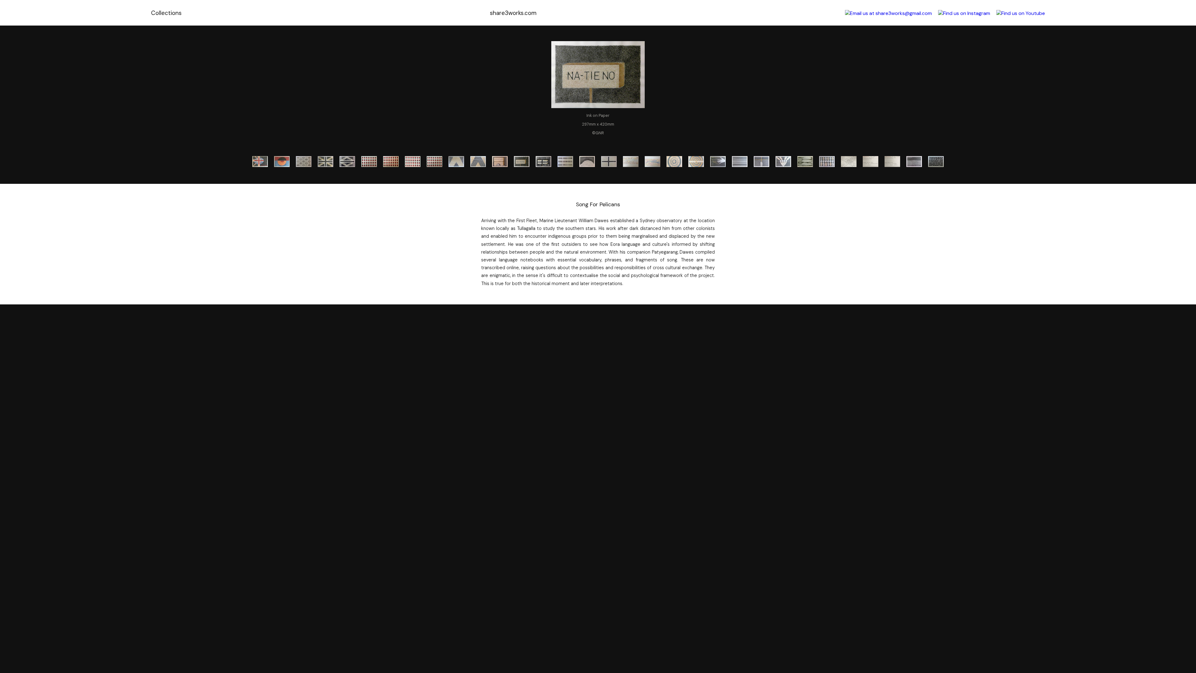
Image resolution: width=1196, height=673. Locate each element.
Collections (166, 13)
